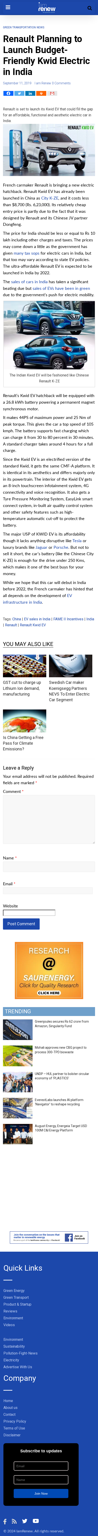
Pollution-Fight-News (20, 1353)
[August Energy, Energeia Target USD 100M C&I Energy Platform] (18, 1126)
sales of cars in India (29, 282)
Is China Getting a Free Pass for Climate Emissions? (23, 743)
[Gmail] (52, 93)
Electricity (11, 1360)
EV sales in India (37, 619)
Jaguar (41, 548)
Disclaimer (12, 1435)
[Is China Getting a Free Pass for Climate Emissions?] (24, 712)
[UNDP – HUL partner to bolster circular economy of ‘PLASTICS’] (18, 1074)
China (16, 619)
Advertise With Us (17, 1367)
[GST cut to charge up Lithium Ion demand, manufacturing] (24, 657)
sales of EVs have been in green (61, 289)
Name (10, 858)
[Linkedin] (30, 93)
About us (10, 1407)
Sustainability (14, 1346)
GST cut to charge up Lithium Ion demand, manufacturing (22, 688)
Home (8, 1401)
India (90, 619)
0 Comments (61, 83)
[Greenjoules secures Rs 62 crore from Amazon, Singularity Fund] (18, 1022)
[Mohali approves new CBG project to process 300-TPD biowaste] (18, 1048)
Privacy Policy (14, 1421)
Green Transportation (19, 27)
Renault (11, 625)
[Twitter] (19, 93)
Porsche (61, 548)
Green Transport (16, 1297)
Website (10, 906)
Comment (13, 792)
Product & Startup (17, 1304)
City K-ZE (49, 198)
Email (9, 884)
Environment (13, 1318)
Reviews (10, 1311)
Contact (9, 1414)
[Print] (41, 93)
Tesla (77, 541)
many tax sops (26, 253)
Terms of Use (14, 1428)
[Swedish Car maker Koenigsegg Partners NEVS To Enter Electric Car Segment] (70, 657)
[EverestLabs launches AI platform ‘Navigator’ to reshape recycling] (18, 1100)
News (40, 27)
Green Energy (14, 1290)
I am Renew (43, 83)
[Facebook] (8, 93)
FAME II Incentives (68, 619)
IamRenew (24, 1531)
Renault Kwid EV (33, 625)
